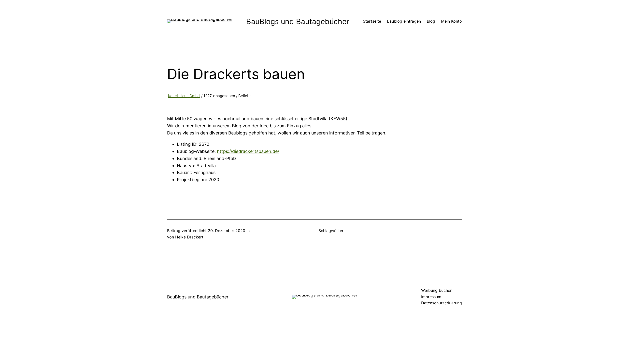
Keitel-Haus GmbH (184, 95)
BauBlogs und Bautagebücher (297, 21)
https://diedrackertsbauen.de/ (248, 151)
